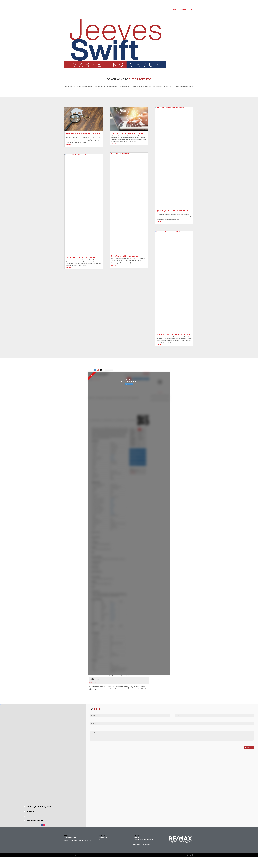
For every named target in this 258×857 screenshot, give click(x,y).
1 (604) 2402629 (92, 680)
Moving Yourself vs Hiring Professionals (124, 256)
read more (68, 144)
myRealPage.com (131, 690)
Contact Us (191, 29)
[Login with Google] (98, 370)
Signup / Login (129, 384)
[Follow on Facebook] (42, 825)
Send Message (249, 747)
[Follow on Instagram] (44, 825)
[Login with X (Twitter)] (101, 370)
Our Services (173, 9)
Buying (100, 839)
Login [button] (111, 369)
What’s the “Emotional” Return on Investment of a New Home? (173, 211)
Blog (186, 29)
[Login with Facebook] (95, 370)
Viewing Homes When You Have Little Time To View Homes (83, 134)
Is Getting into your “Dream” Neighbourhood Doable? (174, 334)
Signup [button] (106, 369)
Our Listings (191, 9)
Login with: (91, 370)
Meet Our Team (182, 9)
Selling (100, 841)
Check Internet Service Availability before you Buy (127, 133)
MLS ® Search (181, 29)
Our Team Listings (103, 837)
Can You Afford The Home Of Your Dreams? (80, 257)
